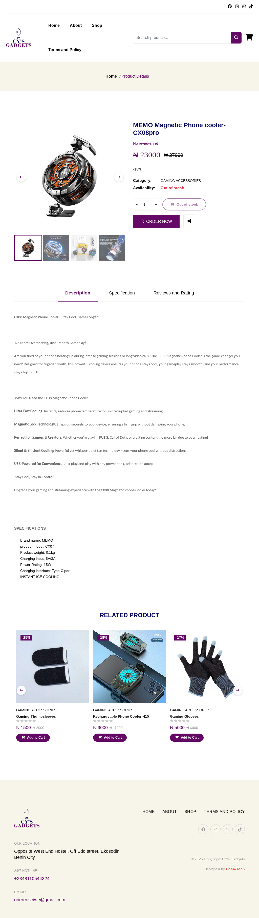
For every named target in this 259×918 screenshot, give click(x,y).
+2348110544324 (32, 878)
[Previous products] (21, 690)
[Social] (189, 221)
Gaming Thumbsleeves (36, 716)
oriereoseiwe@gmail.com (39, 899)
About (76, 25)
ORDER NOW (159, 221)
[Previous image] (21, 177)
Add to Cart (36, 737)
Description (77, 292)
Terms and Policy (64, 50)
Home (54, 25)
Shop (97, 25)
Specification (122, 292)
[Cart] (249, 37)
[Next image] (118, 177)
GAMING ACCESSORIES (181, 181)
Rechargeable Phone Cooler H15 (121, 716)
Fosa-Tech (235, 869)
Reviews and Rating (174, 292)
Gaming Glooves (184, 716)
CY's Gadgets (233, 859)
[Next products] (237, 690)
